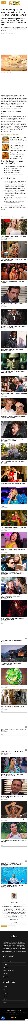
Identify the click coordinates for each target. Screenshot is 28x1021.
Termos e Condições (7, 961)
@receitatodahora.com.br (15, 206)
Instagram (5, 993)
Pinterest (5, 1002)
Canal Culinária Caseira (14, 101)
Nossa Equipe (6, 976)
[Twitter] (15, 923)
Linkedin (5, 999)
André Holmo (4, 33)
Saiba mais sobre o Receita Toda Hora (17, 918)
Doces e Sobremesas (15, 27)
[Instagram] (16, 923)
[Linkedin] (11, 923)
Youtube (5, 996)
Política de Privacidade (8, 970)
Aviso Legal (5, 973)
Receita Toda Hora (5, 27)
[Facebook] (13, 923)
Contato (5, 964)
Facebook (5, 986)
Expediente (5, 967)
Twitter (4, 989)
